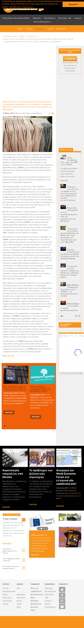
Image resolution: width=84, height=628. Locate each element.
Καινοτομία (7, 598)
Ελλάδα (29, 29)
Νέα (18, 588)
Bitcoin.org (34, 588)
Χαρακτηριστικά (9, 591)
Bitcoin (20, 29)
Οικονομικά (40, 29)
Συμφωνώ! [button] (73, 4)
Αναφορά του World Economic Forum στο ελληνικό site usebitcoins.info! (66, 476)
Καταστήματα (49, 18)
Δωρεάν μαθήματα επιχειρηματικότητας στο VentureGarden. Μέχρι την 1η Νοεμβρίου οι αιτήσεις (41, 388)
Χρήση (5, 594)
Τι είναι (6, 588)
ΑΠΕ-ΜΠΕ (10, 356)
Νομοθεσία (21, 594)
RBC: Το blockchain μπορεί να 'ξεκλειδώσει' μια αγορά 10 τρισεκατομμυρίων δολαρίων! (15, 388)
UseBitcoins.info (36, 591)
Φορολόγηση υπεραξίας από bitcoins (12, 473)
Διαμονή (77, 18)
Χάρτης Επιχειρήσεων (42, 22)
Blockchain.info (36, 604)
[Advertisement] (42, 63)
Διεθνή (50, 29)
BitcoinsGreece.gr (37, 594)
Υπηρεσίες (37, 18)
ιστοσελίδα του (75, 493)
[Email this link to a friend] (52, 113)
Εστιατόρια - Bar (65, 18)
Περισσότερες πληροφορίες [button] (21, 7)
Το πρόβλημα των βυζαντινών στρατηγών (40, 473)
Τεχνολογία (61, 29)
